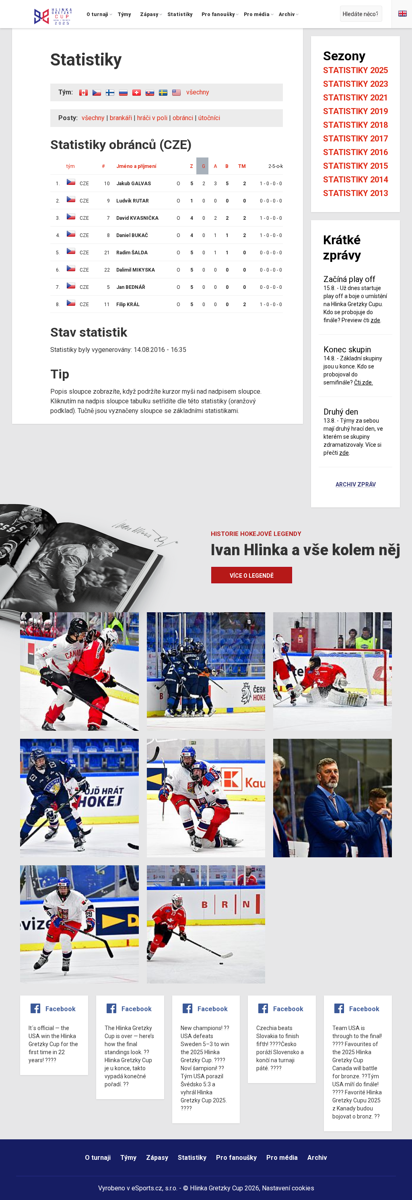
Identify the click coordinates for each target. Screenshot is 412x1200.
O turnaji (98, 1157)
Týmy (128, 1157)
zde (375, 320)
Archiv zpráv (356, 485)
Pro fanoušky (236, 1157)
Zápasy (157, 1157)
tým (70, 166)
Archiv (317, 1157)
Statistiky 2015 (355, 166)
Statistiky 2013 (355, 193)
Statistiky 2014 (355, 179)
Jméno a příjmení (136, 166)
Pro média (282, 1157)
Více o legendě (252, 575)
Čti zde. (363, 382)
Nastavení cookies (288, 1188)
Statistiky (192, 1157)
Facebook (60, 1009)
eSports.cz (147, 1188)
